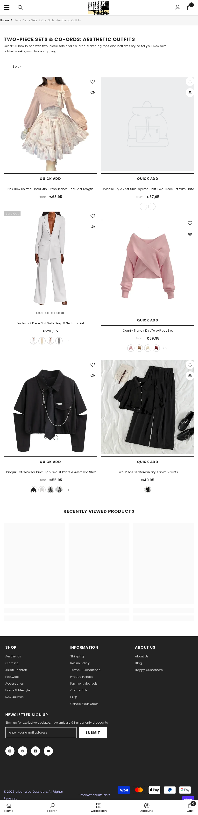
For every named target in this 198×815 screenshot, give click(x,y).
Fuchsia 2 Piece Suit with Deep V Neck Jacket (50, 323)
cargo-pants (50, 489)
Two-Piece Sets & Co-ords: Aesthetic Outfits (47, 20)
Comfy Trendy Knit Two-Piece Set (148, 330)
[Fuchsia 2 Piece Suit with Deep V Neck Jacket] (50, 258)
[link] (34, 610)
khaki (42, 340)
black (147, 489)
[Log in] (177, 7)
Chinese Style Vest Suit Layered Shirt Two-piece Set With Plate (147, 189)
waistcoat (152, 206)
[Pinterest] (22, 751)
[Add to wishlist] (92, 81)
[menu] (6, 7)
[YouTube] (48, 751)
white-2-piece (59, 489)
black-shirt (33, 489)
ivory (50, 340)
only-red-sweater (156, 348)
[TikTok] (35, 751)
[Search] (20, 7)
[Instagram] (9, 751)
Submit (92, 732)
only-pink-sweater (130, 348)
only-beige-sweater (147, 348)
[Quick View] (92, 92)
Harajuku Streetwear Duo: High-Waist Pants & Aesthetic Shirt (50, 472)
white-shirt (42, 489)
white (33, 340)
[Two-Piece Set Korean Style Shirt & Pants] (147, 407)
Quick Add (50, 178)
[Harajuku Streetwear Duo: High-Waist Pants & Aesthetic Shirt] (50, 407)
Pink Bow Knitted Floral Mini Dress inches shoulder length (50, 189)
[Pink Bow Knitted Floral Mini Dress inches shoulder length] (50, 124)
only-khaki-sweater (139, 348)
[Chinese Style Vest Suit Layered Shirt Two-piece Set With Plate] (147, 124)
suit (143, 206)
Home (4, 20)
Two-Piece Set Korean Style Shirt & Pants (147, 472)
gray (59, 340)
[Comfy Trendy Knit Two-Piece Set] (147, 265)
